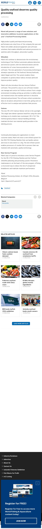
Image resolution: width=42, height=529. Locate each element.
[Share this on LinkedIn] (11, 24)
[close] (40, 20)
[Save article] (39, 24)
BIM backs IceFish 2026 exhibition (8, 310)
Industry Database (10, 456)
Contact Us (8, 466)
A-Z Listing (8, 476)
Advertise (7, 459)
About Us (7, 463)
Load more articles (21, 323)
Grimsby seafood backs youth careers (30, 310)
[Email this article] (20, 24)
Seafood (7, 188)
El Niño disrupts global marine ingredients (28, 282)
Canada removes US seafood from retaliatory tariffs (30, 254)
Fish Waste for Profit (11, 473)
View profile (5, 203)
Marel (4, 201)
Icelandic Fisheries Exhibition (14, 470)
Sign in (15, 20)
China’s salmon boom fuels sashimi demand (10, 254)
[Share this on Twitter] (7, 24)
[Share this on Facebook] (3, 24)
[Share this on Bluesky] (16, 24)
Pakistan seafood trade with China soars (8, 282)
